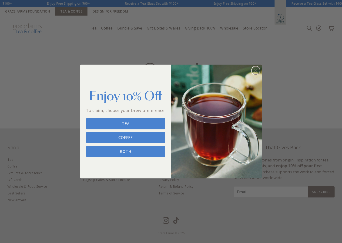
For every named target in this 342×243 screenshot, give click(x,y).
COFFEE (125, 137)
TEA (126, 123)
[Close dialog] (256, 70)
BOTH (125, 151)
